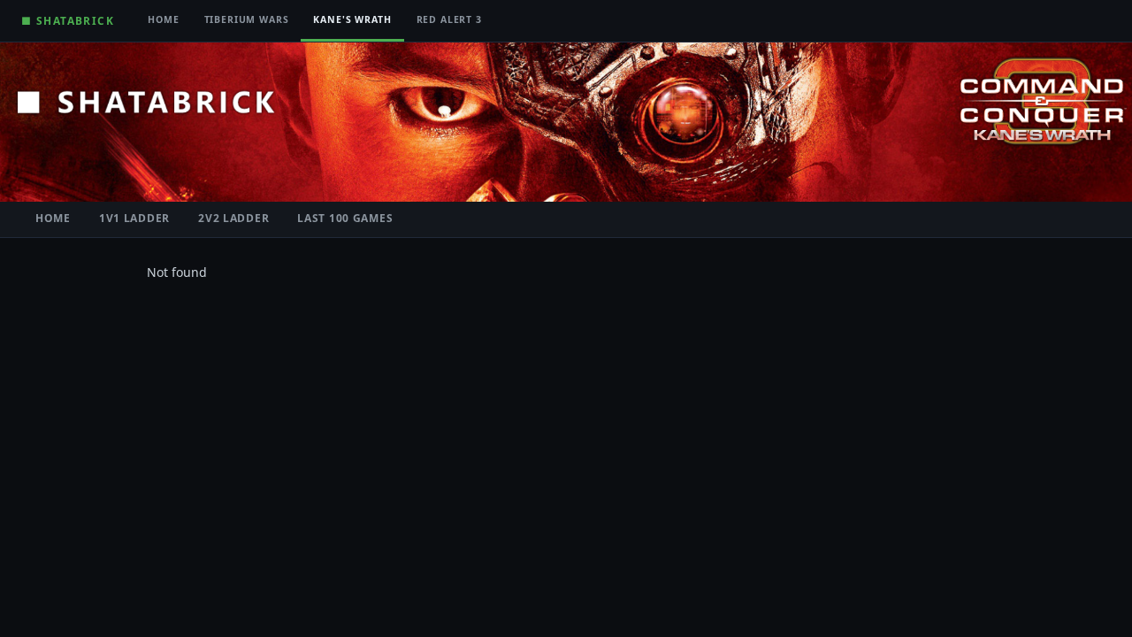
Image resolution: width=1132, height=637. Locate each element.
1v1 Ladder (134, 218)
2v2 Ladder (233, 218)
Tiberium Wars (246, 19)
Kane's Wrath (352, 19)
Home (163, 19)
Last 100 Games (345, 218)
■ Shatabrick (67, 20)
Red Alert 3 (449, 19)
